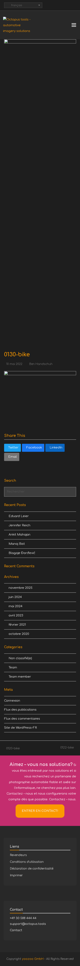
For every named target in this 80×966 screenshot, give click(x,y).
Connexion (12, 700)
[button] (74, 25)
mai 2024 (15, 606)
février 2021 (17, 624)
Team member (20, 676)
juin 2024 (15, 597)
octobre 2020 (19, 634)
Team (13, 667)
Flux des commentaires (22, 718)
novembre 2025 (20, 588)
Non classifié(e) (20, 658)
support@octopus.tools (28, 923)
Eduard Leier (19, 516)
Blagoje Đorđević (22, 553)
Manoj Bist (17, 544)
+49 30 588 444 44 (23, 918)
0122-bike (67, 748)
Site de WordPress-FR (20, 727)
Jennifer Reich (19, 525)
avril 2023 (16, 615)
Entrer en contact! (40, 811)
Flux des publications (20, 709)
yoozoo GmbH (32, 958)
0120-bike (12, 749)
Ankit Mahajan (19, 534)
